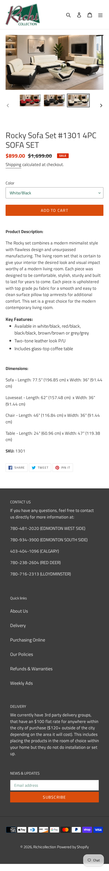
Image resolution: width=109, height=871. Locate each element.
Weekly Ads (21, 683)
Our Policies (21, 654)
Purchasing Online (27, 639)
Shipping (13, 164)
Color (10, 183)
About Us (19, 611)
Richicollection (44, 847)
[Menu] (100, 14)
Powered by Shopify (73, 847)
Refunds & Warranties (31, 668)
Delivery (18, 625)
